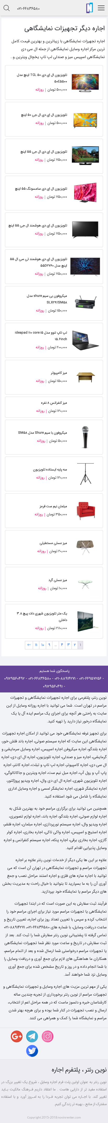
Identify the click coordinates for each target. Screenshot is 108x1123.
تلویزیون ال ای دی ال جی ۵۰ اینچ (44, 115)
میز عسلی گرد (57, 580)
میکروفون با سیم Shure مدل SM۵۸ (42, 433)
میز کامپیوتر (59, 373)
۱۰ (42, 645)
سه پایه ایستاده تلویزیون (50, 469)
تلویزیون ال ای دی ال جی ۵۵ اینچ (43, 151)
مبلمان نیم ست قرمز (53, 506)
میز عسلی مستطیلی (53, 543)
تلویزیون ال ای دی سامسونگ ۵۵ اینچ (41, 189)
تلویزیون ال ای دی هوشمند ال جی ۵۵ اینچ (37, 225)
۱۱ (36, 645)
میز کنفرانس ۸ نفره (54, 403)
